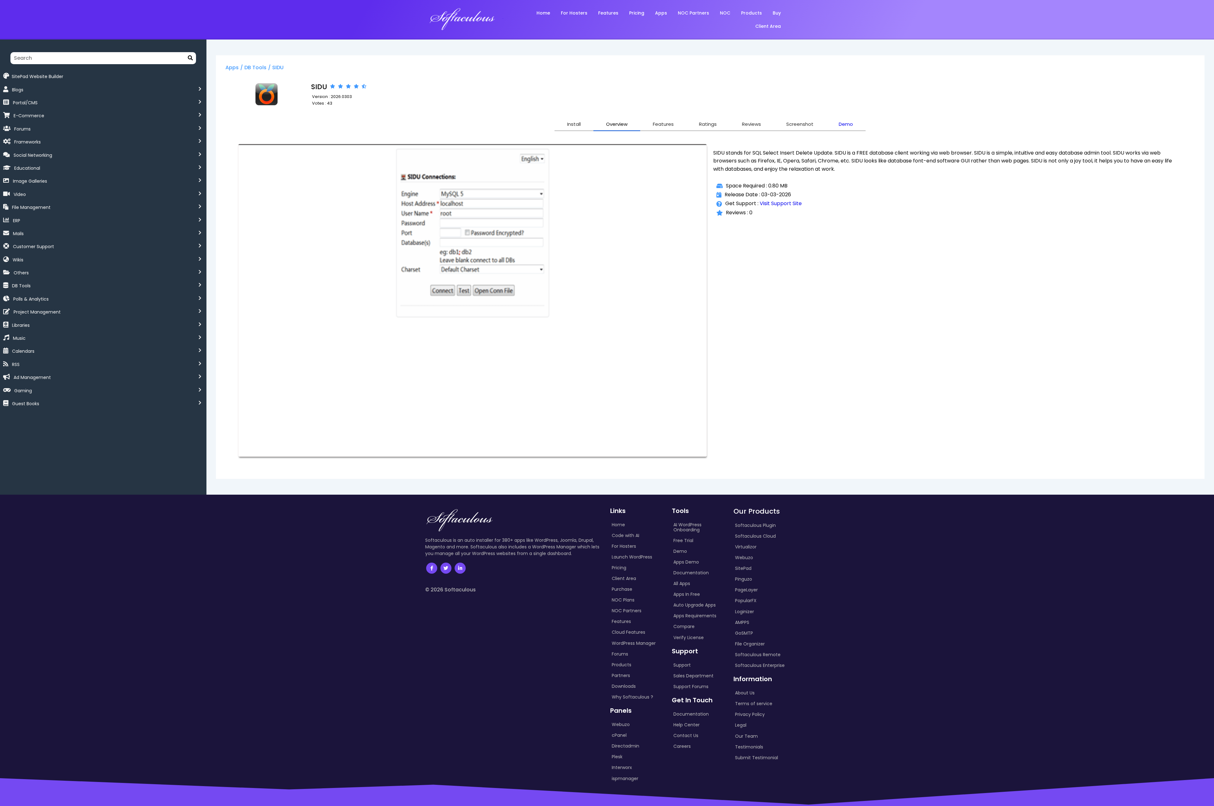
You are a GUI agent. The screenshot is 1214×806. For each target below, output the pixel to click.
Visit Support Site (781, 203)
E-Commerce (29, 116)
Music (19, 338)
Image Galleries (30, 181)
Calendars (23, 351)
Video (20, 194)
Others (21, 273)
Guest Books (25, 403)
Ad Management (32, 377)
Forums (22, 129)
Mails (18, 233)
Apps (232, 67)
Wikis (18, 260)
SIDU (278, 67)
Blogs (17, 90)
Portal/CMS (25, 103)
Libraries (21, 325)
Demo (846, 124)
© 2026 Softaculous (450, 589)
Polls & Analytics (31, 299)
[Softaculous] (462, 18)
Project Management (37, 312)
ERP (16, 220)
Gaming (23, 391)
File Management (31, 207)
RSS (16, 364)
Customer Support (33, 246)
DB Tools (21, 286)
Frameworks (27, 142)
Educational (27, 168)
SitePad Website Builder (37, 76)
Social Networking (33, 155)
